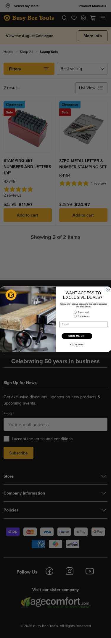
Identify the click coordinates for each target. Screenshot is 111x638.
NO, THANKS (77, 344)
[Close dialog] (108, 289)
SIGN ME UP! (77, 336)
